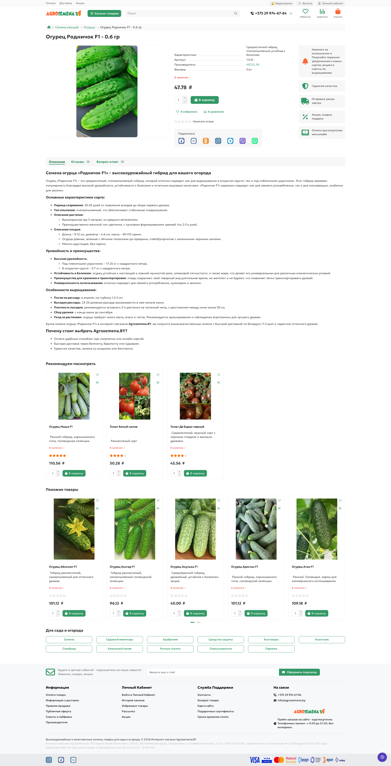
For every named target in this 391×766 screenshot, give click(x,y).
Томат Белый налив (123, 426)
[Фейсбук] (181, 141)
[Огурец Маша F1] (74, 396)
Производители (56, 722)
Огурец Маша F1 (60, 426)
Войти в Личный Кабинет (138, 695)
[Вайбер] (242, 141)
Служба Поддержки (215, 687)
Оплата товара (56, 695)
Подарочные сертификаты (216, 711)
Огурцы (89, 27)
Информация (57, 687)
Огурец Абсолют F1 (63, 567)
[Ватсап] (255, 141)
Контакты (204, 695)
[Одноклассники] (206, 141)
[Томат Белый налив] (135, 396)
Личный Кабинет (137, 687)
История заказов (133, 700)
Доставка (65, 3)
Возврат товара (208, 700)
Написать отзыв (202, 121)
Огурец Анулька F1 (184, 567)
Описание (57, 162)
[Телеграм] (230, 141)
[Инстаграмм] (218, 141)
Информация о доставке (62, 700)
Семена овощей (67, 27)
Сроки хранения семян (213, 717)
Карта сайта (205, 706)
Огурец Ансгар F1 (122, 567)
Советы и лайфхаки (59, 717)
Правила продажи (58, 706)
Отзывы (80, 162)
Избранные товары (135, 706)
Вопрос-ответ (110, 162)
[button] (46, 556)
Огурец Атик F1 (303, 567)
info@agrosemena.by (291, 700)
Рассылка (128, 711)
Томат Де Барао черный (187, 426)
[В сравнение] (97, 382)
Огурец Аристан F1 (244, 567)
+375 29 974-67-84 (271, 13)
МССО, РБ (252, 64)
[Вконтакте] (194, 141)
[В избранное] (97, 374)
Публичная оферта (58, 711)
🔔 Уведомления (281, 3)
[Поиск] (236, 13)
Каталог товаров (107, 13)
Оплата (50, 3)
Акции (80, 3)
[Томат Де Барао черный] (195, 396)
